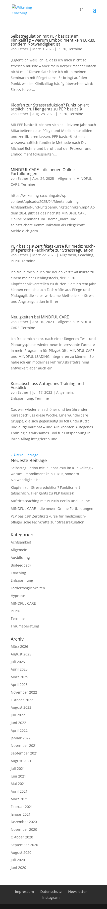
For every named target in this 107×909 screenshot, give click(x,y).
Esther (23, 49)
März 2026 (19, 646)
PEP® (61, 49)
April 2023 (19, 684)
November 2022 (24, 692)
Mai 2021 (18, 783)
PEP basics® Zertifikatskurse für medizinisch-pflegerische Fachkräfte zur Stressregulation (53, 248)
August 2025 (21, 654)
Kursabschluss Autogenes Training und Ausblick (47, 385)
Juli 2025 (18, 661)
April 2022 (19, 730)
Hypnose (18, 595)
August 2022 (21, 707)
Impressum (24, 891)
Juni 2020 (18, 867)
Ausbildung (20, 557)
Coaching (85, 255)
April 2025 (19, 669)
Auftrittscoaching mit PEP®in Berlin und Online (50, 500)
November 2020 (24, 829)
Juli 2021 (18, 768)
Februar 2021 (22, 806)
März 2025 (19, 677)
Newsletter (77, 891)
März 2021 (19, 799)
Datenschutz (51, 891)
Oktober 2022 (22, 700)
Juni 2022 (18, 722)
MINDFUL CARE (23, 603)
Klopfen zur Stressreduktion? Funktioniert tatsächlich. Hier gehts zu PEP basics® (50, 107)
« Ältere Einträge (24, 455)
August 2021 (21, 760)
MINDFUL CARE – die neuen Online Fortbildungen (43, 171)
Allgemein (66, 178)
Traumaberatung (25, 626)
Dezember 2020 (24, 821)
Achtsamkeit (21, 542)
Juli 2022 (18, 715)
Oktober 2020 (22, 837)
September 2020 (24, 844)
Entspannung (22, 398)
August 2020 (21, 852)
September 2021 (24, 753)
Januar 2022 (21, 738)
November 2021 (24, 745)
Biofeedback (21, 565)
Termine (75, 49)
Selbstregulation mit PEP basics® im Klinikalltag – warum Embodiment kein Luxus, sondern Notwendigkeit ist (53, 40)
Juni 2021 (18, 776)
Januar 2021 (21, 814)
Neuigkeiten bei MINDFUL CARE (40, 317)
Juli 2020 (18, 859)
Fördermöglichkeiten (28, 588)
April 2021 (19, 791)
